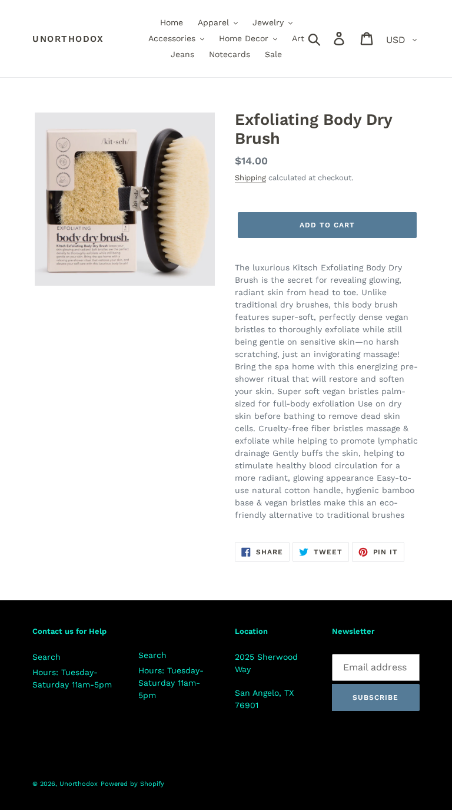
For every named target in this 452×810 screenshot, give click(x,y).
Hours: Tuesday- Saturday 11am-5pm (171, 683)
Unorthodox (68, 39)
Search (46, 657)
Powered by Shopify (132, 784)
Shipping (250, 177)
